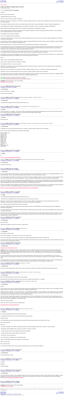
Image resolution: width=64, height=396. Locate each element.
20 (0, 381)
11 (0, 228)
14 (0, 272)
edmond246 (17, 228)
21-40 (6, 81)
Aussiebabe (18, 381)
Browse (1, 393)
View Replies (14, 87)
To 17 (13, 382)
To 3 (12, 160)
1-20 (3, 81)
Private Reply (8, 87)
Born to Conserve (19, 358)
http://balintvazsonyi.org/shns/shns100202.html (9, 304)
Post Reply (3, 87)
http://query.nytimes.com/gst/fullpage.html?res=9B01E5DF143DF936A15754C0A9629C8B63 (19, 187)
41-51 (8, 81)
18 (0, 358)
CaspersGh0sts (17, 150)
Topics (57, 393)
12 (0, 242)
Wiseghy (16, 106)
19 (0, 370)
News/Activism (61, 392)
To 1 (12, 98)
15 (0, 281)
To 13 (13, 350)
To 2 (12, 115)
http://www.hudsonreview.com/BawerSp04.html (13, 377)
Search (5, 393)
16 (0, 308)
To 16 (13, 371)
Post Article (61, 393)
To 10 (13, 229)
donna (17, 308)
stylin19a (16, 168)
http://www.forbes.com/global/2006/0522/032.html (10, 157)
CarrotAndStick (18, 159)
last (12, 81)
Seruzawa (17, 272)
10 (0, 217)
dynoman (16, 97)
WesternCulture (18, 86)
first (1, 81)
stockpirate (17, 123)
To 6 (12, 192)
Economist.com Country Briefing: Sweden (8, 247)
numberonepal (18, 281)
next (11, 81)
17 (0, 349)
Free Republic (3, 392)
